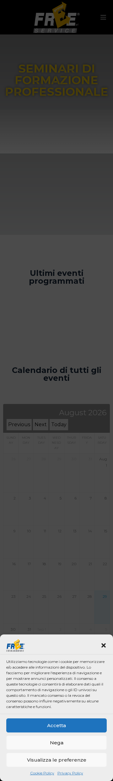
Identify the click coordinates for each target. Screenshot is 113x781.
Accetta (56, 725)
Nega (56, 743)
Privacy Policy (70, 773)
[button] (103, 645)
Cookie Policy (42, 773)
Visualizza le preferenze (56, 760)
